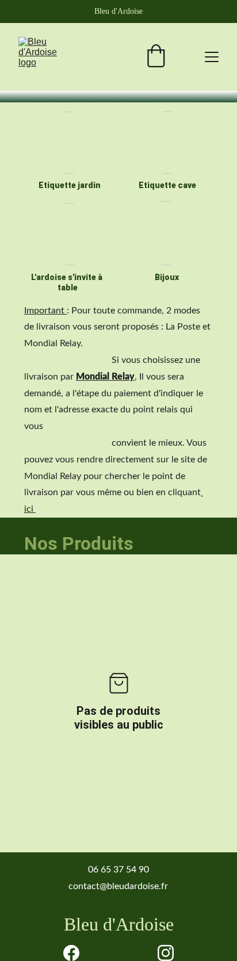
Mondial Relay (105, 376)
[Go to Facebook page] (71, 953)
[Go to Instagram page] (166, 953)
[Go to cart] (156, 57)
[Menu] (212, 57)
